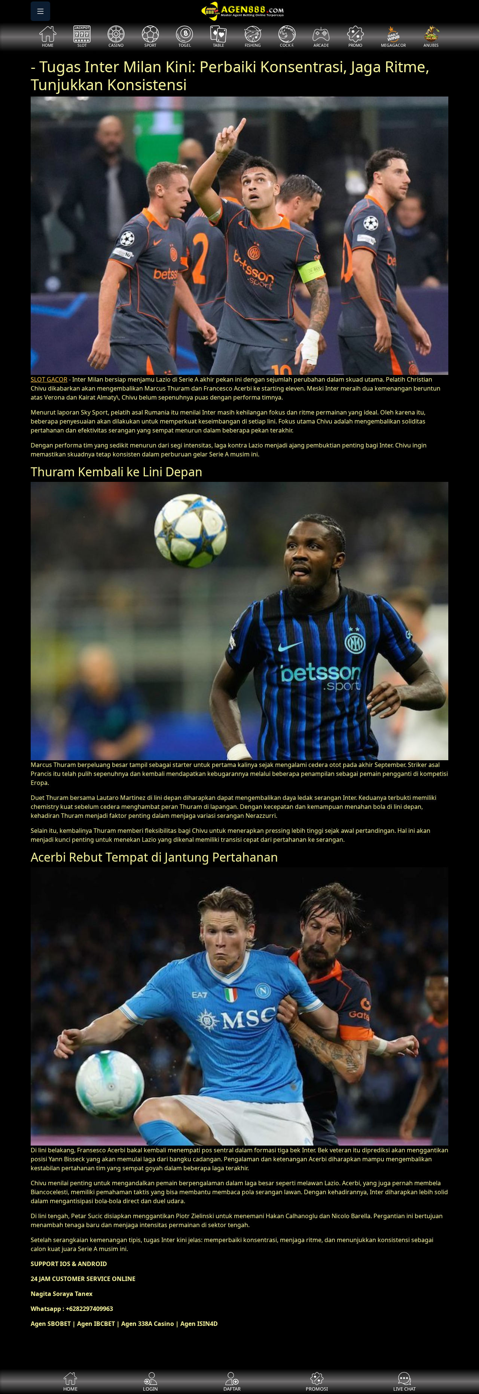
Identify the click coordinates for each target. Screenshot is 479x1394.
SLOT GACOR (49, 379)
